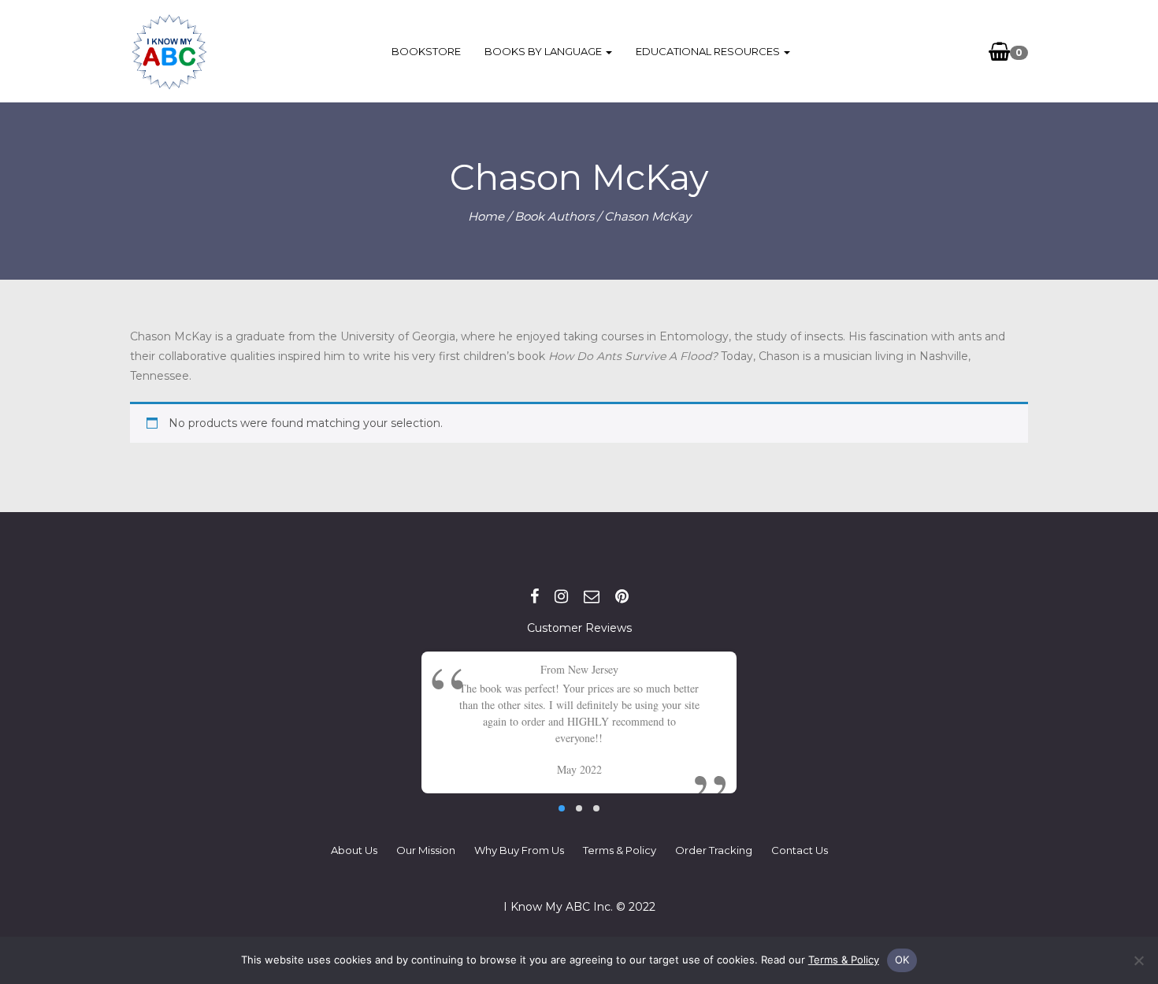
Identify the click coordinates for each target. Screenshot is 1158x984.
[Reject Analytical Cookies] (1138, 960)
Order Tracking (713, 850)
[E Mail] (591, 596)
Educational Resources (709, 51)
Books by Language (544, 51)
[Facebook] (534, 596)
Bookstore (426, 51)
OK (902, 959)
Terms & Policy (619, 850)
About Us (354, 850)
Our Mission (425, 850)
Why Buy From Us (519, 850)
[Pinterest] (622, 596)
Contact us (799, 850)
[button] (561, 808)
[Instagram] (561, 596)
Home (486, 216)
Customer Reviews (579, 628)
